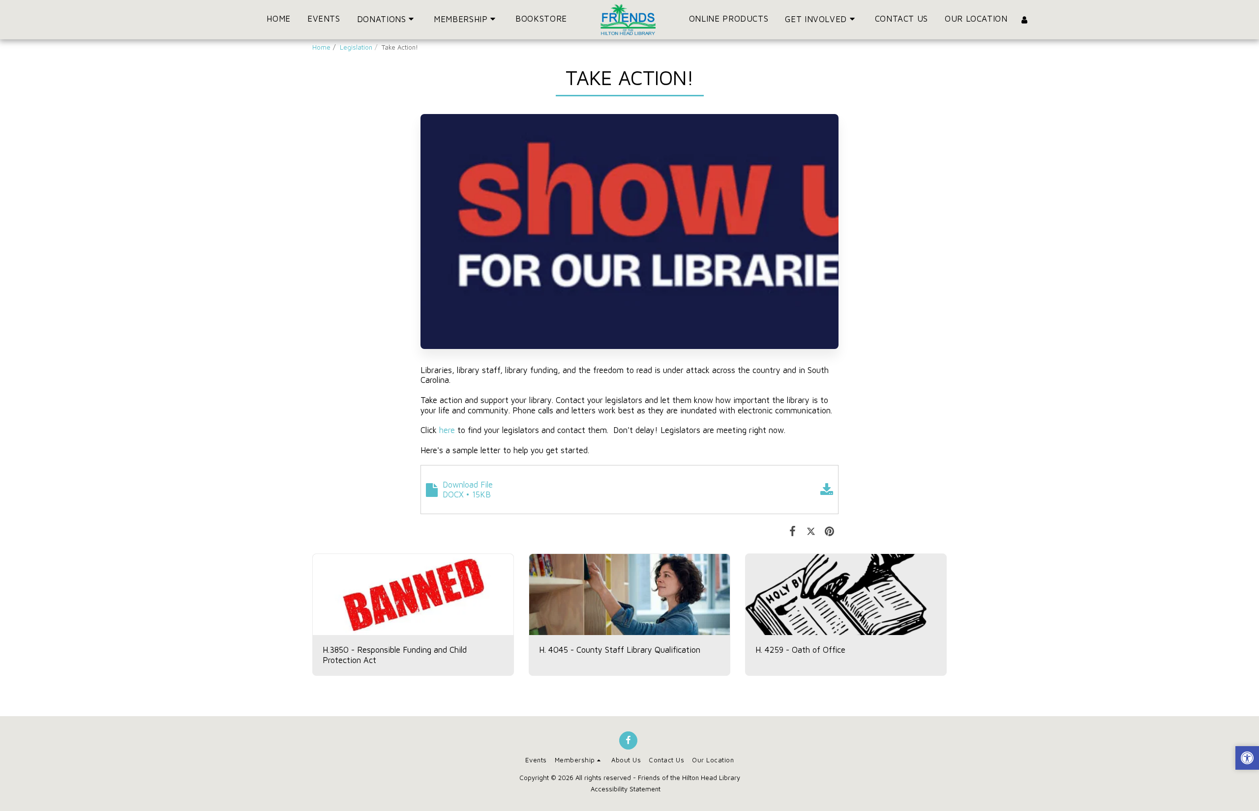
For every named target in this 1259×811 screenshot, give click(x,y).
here (447, 429)
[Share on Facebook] (792, 530)
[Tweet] (811, 530)
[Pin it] (829, 530)
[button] (387, 19)
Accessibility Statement (625, 789)
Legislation (356, 47)
